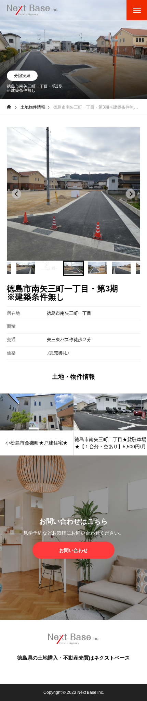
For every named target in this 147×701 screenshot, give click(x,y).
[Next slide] (130, 194)
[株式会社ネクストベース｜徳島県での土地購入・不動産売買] (32, 10)
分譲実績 (22, 75)
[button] (25, 268)
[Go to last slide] (16, 194)
